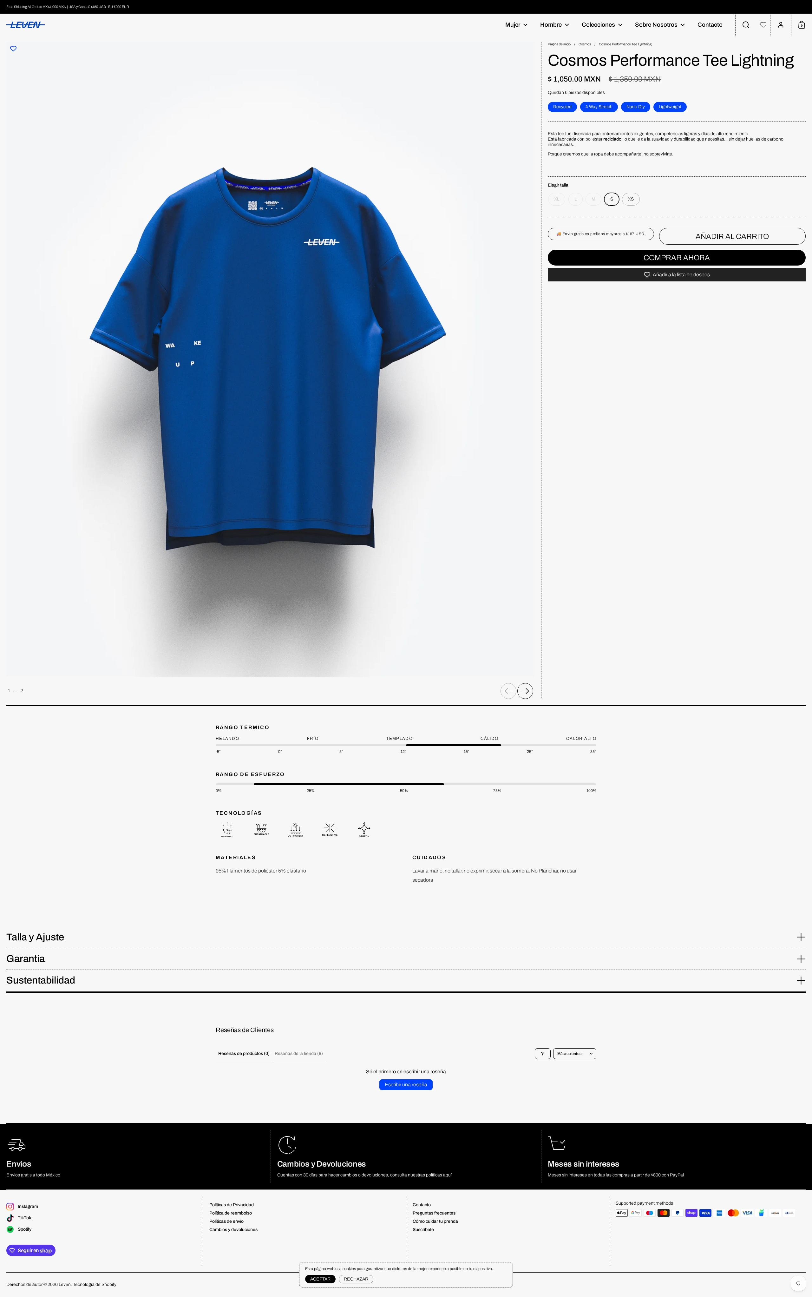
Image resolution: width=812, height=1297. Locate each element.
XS (631, 199)
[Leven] (25, 25)
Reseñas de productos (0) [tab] (244, 1053)
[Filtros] (543, 1053)
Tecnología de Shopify (94, 1284)
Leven (65, 1284)
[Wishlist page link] (763, 25)
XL (556, 199)
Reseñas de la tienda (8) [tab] (299, 1053)
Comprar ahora (677, 258)
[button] (745, 25)
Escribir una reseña (406, 1084)
